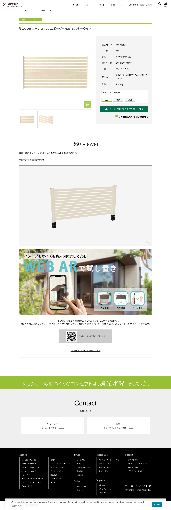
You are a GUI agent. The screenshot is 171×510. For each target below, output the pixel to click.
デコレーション (27, 486)
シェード (25, 475)
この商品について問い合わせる (133, 116)
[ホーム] (20, 10)
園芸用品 (53, 475)
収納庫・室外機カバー (30, 463)
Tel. (138, 486)
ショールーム (116, 4)
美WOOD (80, 471)
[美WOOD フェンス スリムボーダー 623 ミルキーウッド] (55, 72)
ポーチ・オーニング (29, 471)
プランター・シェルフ (58, 467)
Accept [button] (157, 504)
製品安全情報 (133, 467)
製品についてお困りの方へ (137, 463)
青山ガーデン (103, 471)
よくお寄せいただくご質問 (140, 4)
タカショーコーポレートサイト (109, 460)
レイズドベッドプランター (60, 463)
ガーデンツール (56, 478)
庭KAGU (80, 463)
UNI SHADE (81, 460)
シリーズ (80, 490)
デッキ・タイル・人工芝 (30, 467)
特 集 (101, 4)
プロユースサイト (104, 463)
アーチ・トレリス (56, 471)
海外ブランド (82, 486)
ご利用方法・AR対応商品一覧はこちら (85, 350)
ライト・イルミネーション (31, 482)
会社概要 (101, 485)
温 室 (52, 482)
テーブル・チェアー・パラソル (33, 478)
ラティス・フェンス (29, 460)
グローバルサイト (104, 467)
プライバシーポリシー (136, 471)
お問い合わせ (133, 460)
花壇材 (52, 460)
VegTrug (80, 475)
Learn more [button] (17, 506)
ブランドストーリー (105, 489)
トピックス (102, 493)
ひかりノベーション (84, 467)
